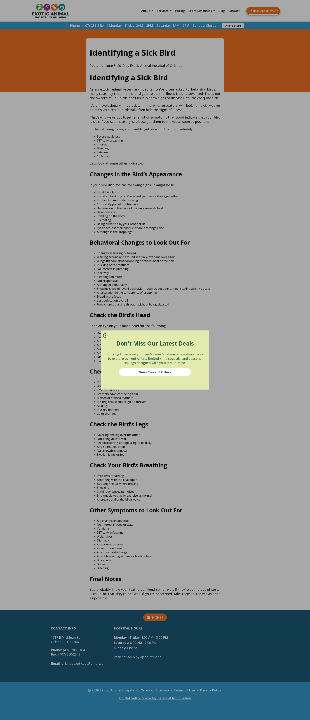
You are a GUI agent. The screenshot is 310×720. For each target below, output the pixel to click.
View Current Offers (155, 372)
